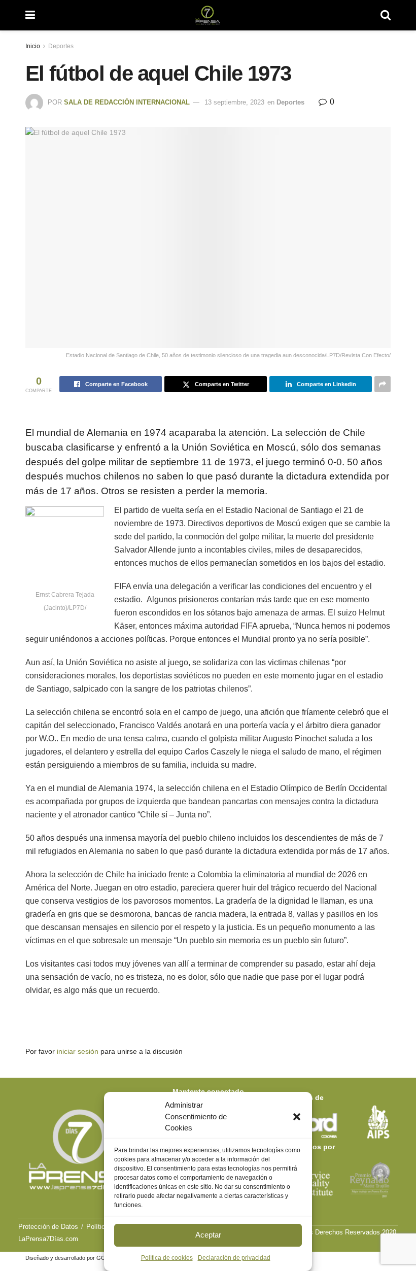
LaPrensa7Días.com (48, 1239)
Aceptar (208, 1234)
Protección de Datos (48, 1226)
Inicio (32, 46)
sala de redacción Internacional (127, 102)
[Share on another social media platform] (382, 384)
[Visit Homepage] (208, 15)
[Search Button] (385, 15)
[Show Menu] (30, 15)
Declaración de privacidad (234, 1257)
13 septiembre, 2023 (234, 102)
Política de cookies (167, 1257)
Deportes (61, 46)
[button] (297, 1117)
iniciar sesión (77, 1051)
